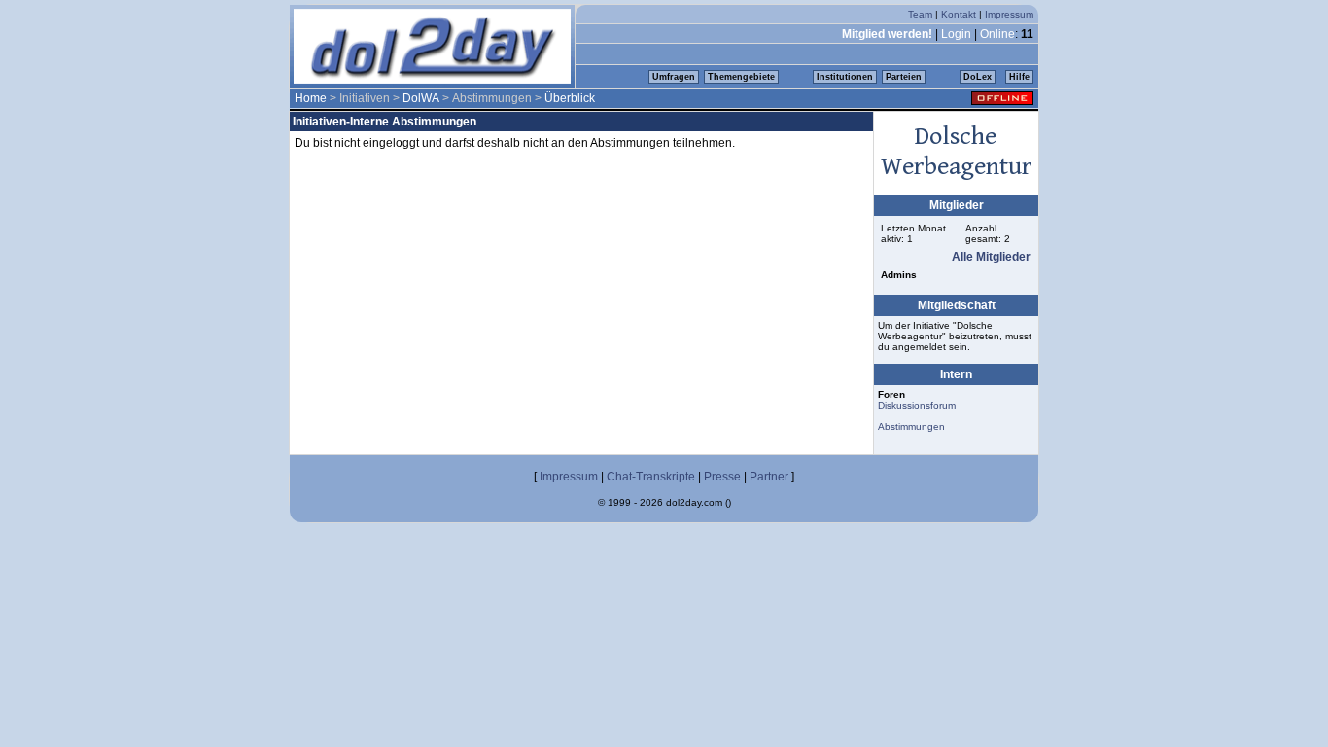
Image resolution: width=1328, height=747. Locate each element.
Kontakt (958, 14)
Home (311, 98)
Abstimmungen (911, 426)
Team (920, 14)
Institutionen (845, 77)
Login (956, 34)
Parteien (904, 77)
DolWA (420, 98)
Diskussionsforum (917, 405)
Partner (769, 476)
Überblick (569, 98)
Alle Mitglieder (991, 257)
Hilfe (1019, 77)
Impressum (1009, 14)
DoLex (977, 77)
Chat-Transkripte (651, 476)
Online (997, 34)
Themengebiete (741, 77)
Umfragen (673, 77)
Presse (722, 476)
